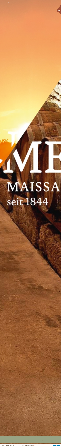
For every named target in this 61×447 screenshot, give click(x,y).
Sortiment (27, 2)
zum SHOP (30, 440)
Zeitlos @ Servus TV (43, 440)
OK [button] (56, 445)
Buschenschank (21, 2)
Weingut (8, 2)
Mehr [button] (34, 445)
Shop (16, 2)
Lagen (12, 2)
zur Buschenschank (18, 440)
